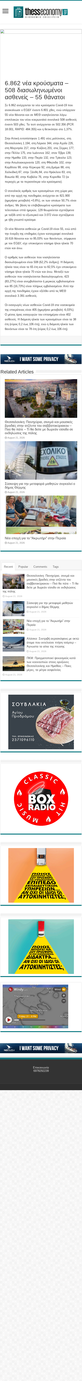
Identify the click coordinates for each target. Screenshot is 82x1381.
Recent (8, 566)
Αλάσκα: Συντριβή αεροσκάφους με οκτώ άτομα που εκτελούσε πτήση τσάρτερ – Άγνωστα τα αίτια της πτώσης (53, 642)
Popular (23, 566)
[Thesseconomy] (41, 11)
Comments (40, 566)
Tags (56, 566)
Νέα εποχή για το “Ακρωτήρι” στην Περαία (35, 538)
